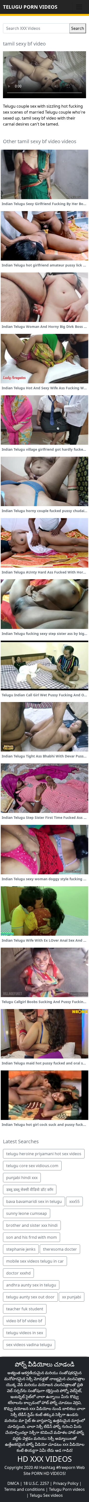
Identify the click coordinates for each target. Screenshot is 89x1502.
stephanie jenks (21, 1249)
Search (77, 28)
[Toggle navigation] (79, 7)
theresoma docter (60, 1249)
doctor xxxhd (18, 1273)
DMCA (13, 1483)
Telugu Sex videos (46, 1495)
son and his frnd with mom (31, 1237)
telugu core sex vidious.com (32, 1165)
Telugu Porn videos (67, 1489)
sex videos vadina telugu (29, 1344)
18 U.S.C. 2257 (36, 1483)
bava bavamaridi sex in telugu (34, 1201)
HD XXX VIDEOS (44, 1459)
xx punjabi (71, 1297)
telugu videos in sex (24, 1332)
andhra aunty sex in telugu (31, 1285)
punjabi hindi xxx (22, 1177)
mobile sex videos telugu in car (35, 1261)
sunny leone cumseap (26, 1213)
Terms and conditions (24, 1489)
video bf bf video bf (24, 1321)
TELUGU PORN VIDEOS (30, 6)
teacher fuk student (24, 1309)
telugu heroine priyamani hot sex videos (43, 1153)
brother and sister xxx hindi (32, 1225)
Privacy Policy (65, 1483)
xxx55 (74, 1201)
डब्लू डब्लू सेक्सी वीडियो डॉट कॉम (29, 1189)
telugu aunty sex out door (30, 1297)
